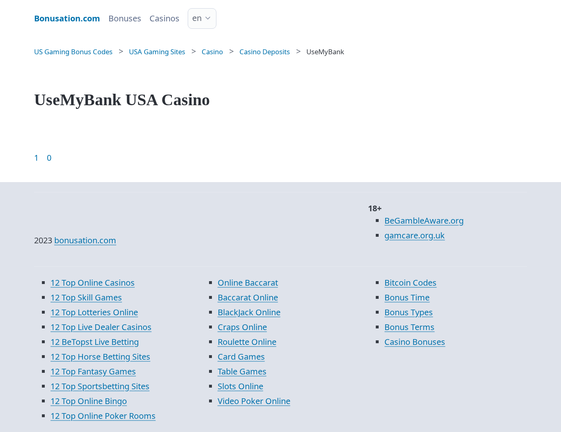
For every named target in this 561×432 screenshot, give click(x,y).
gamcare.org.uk (414, 235)
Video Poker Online (254, 401)
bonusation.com (85, 240)
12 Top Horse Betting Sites (100, 356)
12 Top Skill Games (86, 297)
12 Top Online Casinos (93, 282)
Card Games (241, 356)
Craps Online (242, 327)
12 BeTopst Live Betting (95, 341)
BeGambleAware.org (424, 220)
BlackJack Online (249, 312)
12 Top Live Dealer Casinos (101, 327)
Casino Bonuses (414, 341)
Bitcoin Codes (410, 282)
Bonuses (124, 18)
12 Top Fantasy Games (93, 371)
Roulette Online (247, 341)
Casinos (164, 18)
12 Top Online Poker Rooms (103, 415)
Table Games (242, 371)
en (197, 17)
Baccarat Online (248, 297)
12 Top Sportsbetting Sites (100, 386)
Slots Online (240, 386)
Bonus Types (408, 312)
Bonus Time (407, 297)
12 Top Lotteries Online (94, 312)
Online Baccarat (248, 282)
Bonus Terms (409, 327)
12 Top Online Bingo (89, 401)
